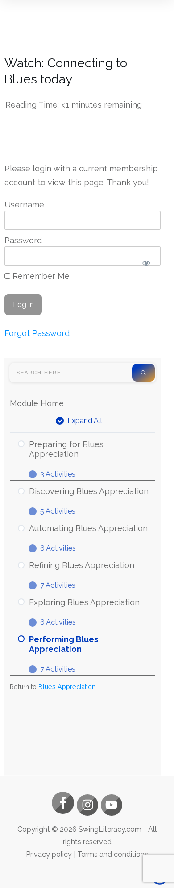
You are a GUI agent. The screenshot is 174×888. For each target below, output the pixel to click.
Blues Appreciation (66, 686)
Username (24, 204)
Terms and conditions (112, 854)
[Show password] (146, 263)
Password (23, 240)
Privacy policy (49, 854)
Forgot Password (37, 333)
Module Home (37, 403)
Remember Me (40, 276)
